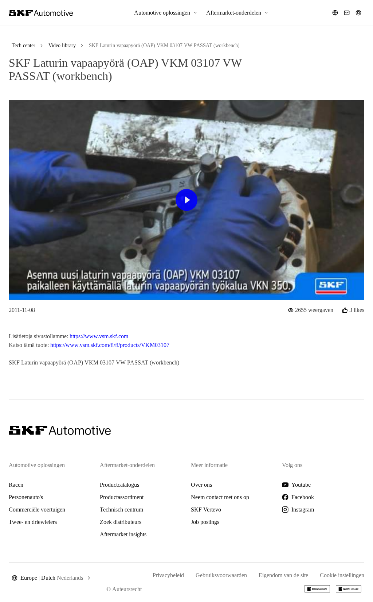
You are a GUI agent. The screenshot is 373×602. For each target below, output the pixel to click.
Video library (62, 45)
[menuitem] (165, 13)
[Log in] (358, 13)
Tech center (23, 45)
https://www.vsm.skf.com (99, 336)
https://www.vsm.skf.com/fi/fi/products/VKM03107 (109, 345)
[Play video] (186, 200)
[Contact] (347, 13)
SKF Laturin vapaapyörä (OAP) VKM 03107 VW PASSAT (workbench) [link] (164, 45)
